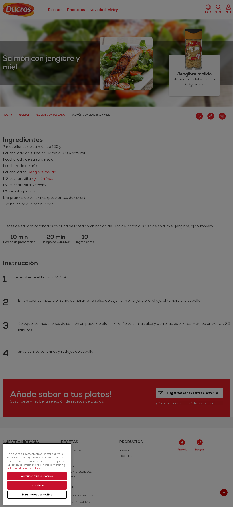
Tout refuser (37, 485)
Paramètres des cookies (37, 494)
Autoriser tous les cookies (37, 476)
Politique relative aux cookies (23, 468)
